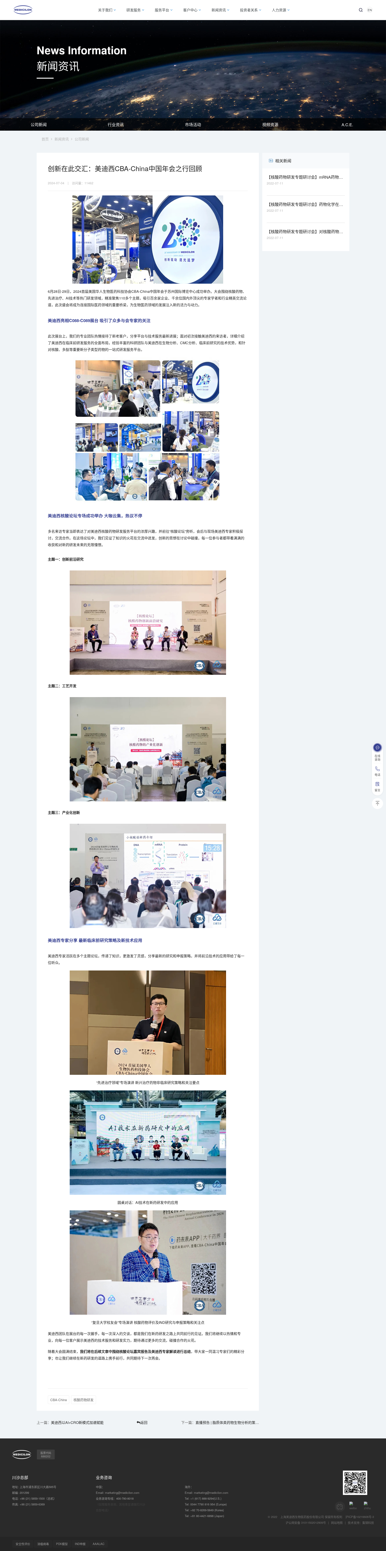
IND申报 (80, 1544)
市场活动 (193, 124)
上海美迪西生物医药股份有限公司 (302, 1517)
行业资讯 (116, 124)
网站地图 (337, 1522)
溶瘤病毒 (43, 1544)
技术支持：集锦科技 (361, 1522)
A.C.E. (347, 124)
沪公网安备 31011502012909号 (306, 1522)
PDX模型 (62, 1544)
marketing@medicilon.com (122, 1492)
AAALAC (98, 1544)
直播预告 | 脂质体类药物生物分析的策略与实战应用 (227, 1422)
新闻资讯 (62, 139)
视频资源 (270, 124)
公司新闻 (39, 124)
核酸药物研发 (83, 1399)
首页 (45, 139)
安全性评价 (23, 1544)
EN (370, 10)
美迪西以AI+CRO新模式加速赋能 (77, 1422)
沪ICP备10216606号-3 (359, 1517)
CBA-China (58, 1399)
